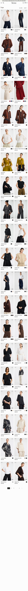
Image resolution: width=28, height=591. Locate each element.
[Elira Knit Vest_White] (7, 138)
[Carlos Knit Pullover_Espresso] (7, 304)
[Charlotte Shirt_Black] (7, 233)
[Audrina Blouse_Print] (20, 114)
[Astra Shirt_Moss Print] (7, 161)
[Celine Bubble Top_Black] (7, 256)
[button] (21, 8)
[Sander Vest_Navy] (7, 280)
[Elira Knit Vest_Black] (20, 185)
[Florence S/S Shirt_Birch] (20, 447)
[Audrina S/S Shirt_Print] (7, 114)
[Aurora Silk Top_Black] (7, 328)
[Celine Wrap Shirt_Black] (7, 352)
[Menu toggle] (1, 3)
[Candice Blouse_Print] (20, 375)
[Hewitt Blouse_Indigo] (20, 18)
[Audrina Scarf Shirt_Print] (7, 42)
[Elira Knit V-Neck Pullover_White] (20, 138)
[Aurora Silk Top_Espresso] (20, 328)
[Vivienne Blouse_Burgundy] (20, 90)
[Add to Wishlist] (12, 10)
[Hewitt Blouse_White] (7, 18)
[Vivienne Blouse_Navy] (20, 66)
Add (12, 27)
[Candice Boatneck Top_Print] (7, 423)
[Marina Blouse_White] (7, 471)
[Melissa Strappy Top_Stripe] (20, 209)
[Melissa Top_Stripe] (7, 209)
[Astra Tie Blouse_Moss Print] (20, 161)
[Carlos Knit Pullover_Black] (20, 304)
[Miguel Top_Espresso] (20, 471)
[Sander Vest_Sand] (20, 256)
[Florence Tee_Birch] (20, 423)
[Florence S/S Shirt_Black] (20, 399)
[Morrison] (13, 3)
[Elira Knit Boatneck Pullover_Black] (7, 185)
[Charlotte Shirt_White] (20, 280)
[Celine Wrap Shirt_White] (20, 352)
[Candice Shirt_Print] (7, 447)
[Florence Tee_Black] (7, 399)
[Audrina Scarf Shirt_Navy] (20, 42)
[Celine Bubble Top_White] (20, 233)
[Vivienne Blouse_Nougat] (7, 90)
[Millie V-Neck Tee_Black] (7, 375)
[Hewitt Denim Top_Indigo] (7, 66)
